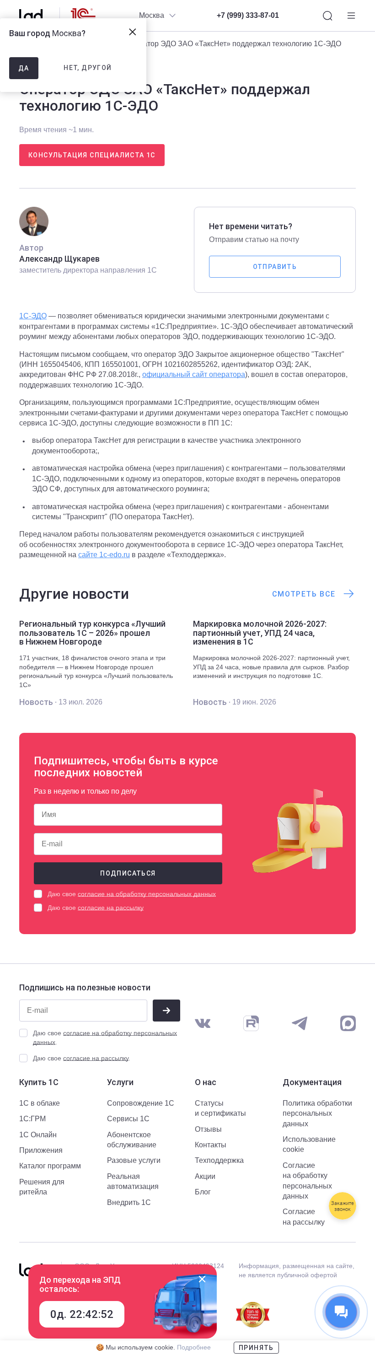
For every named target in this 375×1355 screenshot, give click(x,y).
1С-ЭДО (33, 316)
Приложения (41, 1150)
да (23, 68)
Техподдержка (219, 1160)
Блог (203, 1192)
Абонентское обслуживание (131, 1140)
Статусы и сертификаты (220, 1108)
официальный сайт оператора (193, 374)
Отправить (275, 266)
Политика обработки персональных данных (317, 1113)
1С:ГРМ (32, 1119)
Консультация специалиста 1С (91, 155)
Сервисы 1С (128, 1119)
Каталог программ (50, 1166)
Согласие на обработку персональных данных (307, 1180)
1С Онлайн (38, 1135)
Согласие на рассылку (304, 1217)
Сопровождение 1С (140, 1103)
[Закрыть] (202, 1279)
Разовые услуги (134, 1160)
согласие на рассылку (111, 907)
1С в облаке (39, 1103)
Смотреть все (304, 594)
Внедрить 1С (129, 1202)
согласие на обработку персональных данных (147, 894)
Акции (205, 1176)
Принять (256, 1347)
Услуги (120, 1082)
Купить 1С (39, 1082)
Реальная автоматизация (133, 1181)
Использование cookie (309, 1144)
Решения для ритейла (41, 1187)
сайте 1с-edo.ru (104, 555)
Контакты (210, 1145)
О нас (205, 1082)
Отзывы (208, 1129)
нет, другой (88, 67)
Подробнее (194, 1347)
